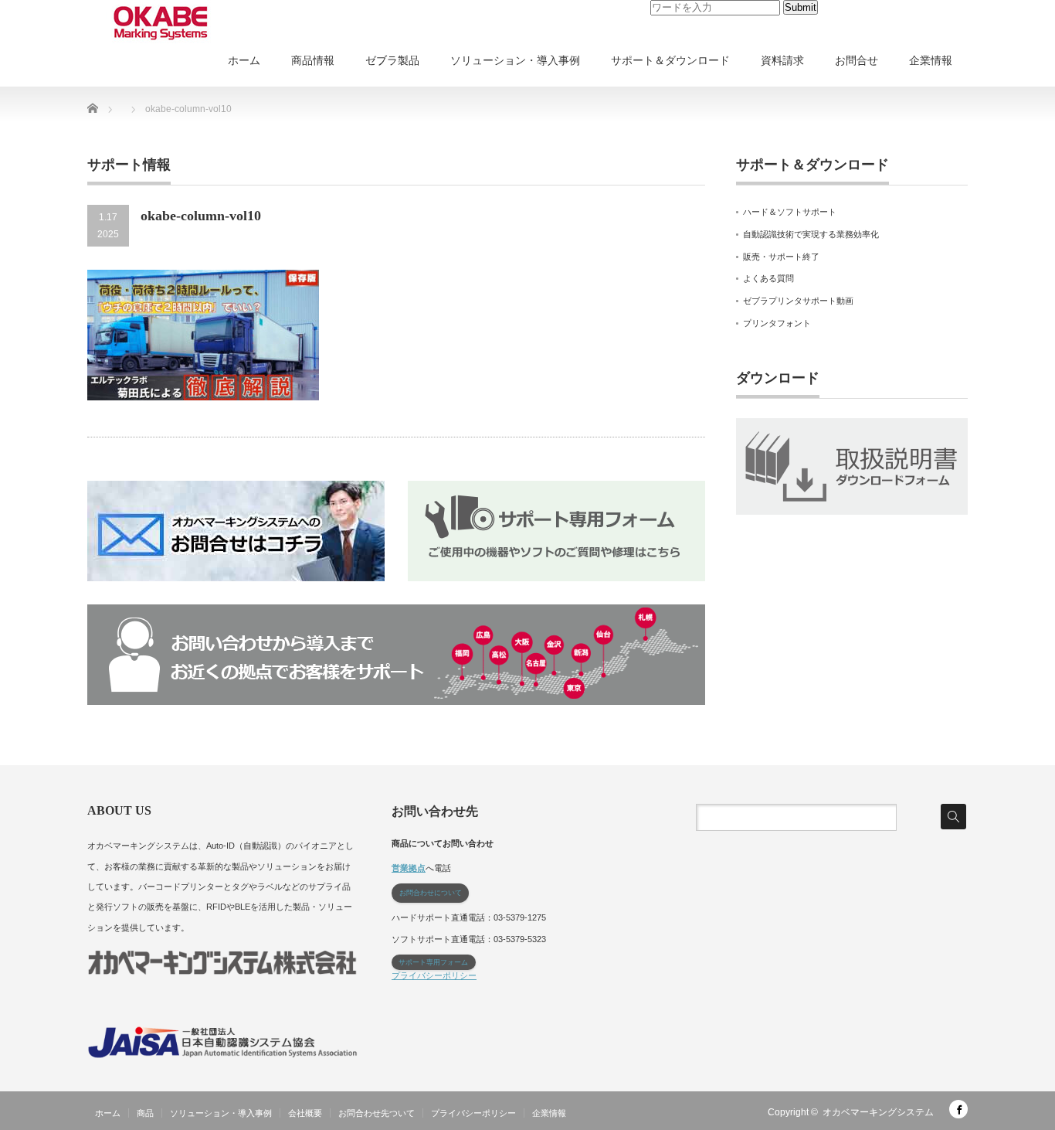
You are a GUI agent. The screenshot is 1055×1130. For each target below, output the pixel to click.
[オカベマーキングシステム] (160, 23)
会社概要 (305, 1113)
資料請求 (782, 60)
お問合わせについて (430, 893)
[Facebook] (958, 1109)
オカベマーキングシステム (878, 1112)
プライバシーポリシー (434, 975)
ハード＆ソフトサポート (789, 211)
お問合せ (856, 60)
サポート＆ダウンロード (670, 60)
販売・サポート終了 (781, 256)
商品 (145, 1113)
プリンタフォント (777, 323)
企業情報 (930, 60)
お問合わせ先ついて (376, 1113)
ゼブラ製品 (392, 60)
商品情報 (312, 60)
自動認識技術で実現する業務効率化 (811, 234)
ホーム (244, 60)
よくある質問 (768, 278)
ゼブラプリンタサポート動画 (798, 300)
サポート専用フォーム (433, 962)
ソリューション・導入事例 (515, 60)
